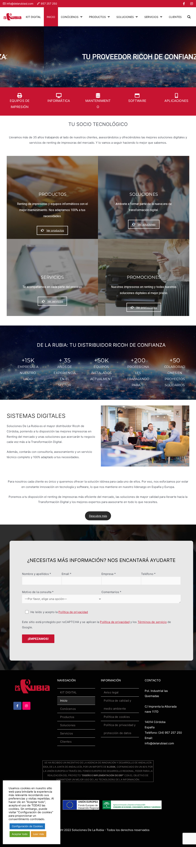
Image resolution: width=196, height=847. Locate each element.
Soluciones (68, 725)
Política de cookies (117, 717)
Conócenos (68, 709)
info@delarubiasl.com (20, 3)
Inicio (64, 700)
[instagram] (191, 3)
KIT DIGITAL (68, 692)
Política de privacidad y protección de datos (120, 729)
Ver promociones (146, 307)
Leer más (38, 834)
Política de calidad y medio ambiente (117, 704)
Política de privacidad (73, 612)
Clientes (66, 741)
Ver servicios (55, 301)
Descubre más (98, 515)
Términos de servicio (152, 622)
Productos (67, 717)
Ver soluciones (146, 224)
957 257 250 (49, 3)
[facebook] (183, 3)
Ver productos (55, 230)
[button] (6, 57)
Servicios (66, 733)
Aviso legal (111, 692)
